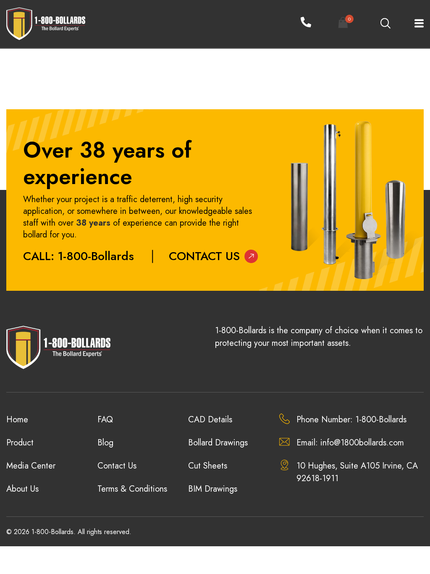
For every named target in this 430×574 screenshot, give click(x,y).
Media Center (30, 466)
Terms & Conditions (132, 489)
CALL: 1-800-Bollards (78, 256)
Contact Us (204, 256)
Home (17, 419)
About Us (22, 489)
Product (20, 443)
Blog (105, 443)
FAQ (105, 419)
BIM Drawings (212, 489)
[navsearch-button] (385, 24)
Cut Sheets (207, 466)
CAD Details (210, 419)
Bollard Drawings (218, 443)
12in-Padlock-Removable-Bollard (62, 76)
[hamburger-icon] (414, 24)
